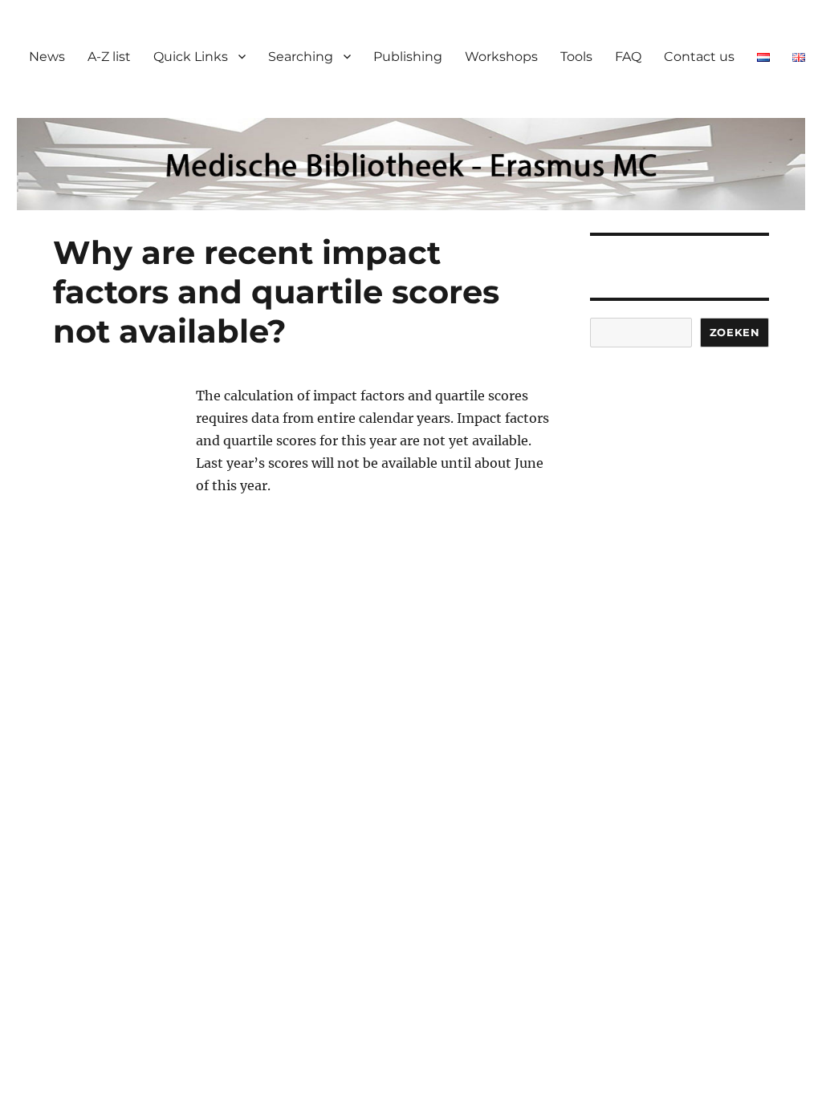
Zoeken (735, 332)
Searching (300, 56)
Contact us (699, 56)
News (47, 56)
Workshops (501, 56)
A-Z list (109, 56)
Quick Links (190, 56)
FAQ (628, 56)
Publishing (407, 56)
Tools (576, 56)
